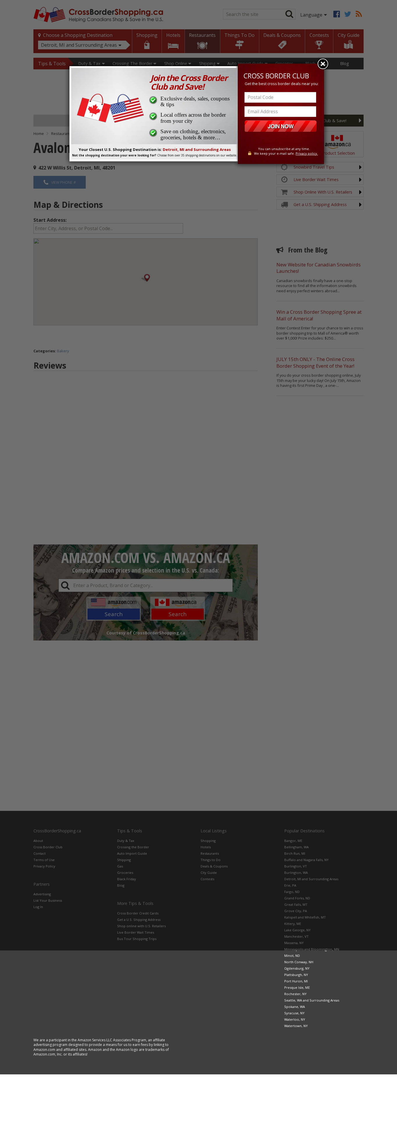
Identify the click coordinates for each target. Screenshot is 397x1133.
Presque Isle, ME (297, 987)
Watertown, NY (296, 1026)
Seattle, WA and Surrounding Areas (311, 1000)
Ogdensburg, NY (297, 968)
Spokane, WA (294, 1006)
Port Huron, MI (296, 981)
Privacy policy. (307, 153)
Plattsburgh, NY (296, 975)
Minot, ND (292, 955)
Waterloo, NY (294, 1019)
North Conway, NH (298, 962)
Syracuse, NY (294, 1013)
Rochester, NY (295, 994)
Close (323, 64)
